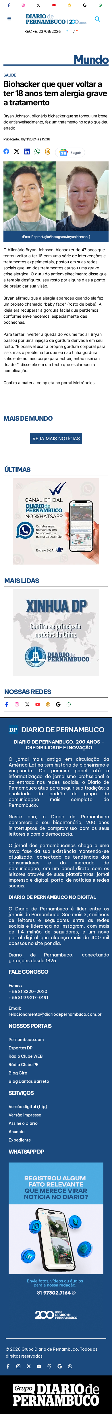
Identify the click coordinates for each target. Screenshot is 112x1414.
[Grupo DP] (56, 1394)
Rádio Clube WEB (26, 1056)
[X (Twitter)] (38, 5)
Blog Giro (18, 1073)
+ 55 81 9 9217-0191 (28, 997)
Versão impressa (25, 1115)
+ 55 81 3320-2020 (28, 991)
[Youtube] (54, 5)
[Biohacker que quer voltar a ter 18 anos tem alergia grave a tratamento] (6, 151)
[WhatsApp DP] (100, 5)
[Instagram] (23, 5)
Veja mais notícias (56, 438)
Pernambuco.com (26, 1039)
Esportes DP (20, 1048)
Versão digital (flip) (28, 1106)
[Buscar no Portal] (97, 19)
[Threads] (69, 5)
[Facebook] (11, 5)
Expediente (20, 1140)
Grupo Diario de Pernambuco (50, 1349)
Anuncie (16, 1131)
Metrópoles (83, 382)
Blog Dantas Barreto (29, 1081)
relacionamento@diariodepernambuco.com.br (55, 1014)
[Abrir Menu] (9, 18)
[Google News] (84, 5)
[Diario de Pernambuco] (56, 19)
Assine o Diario (23, 1123)
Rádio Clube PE (23, 1064)
